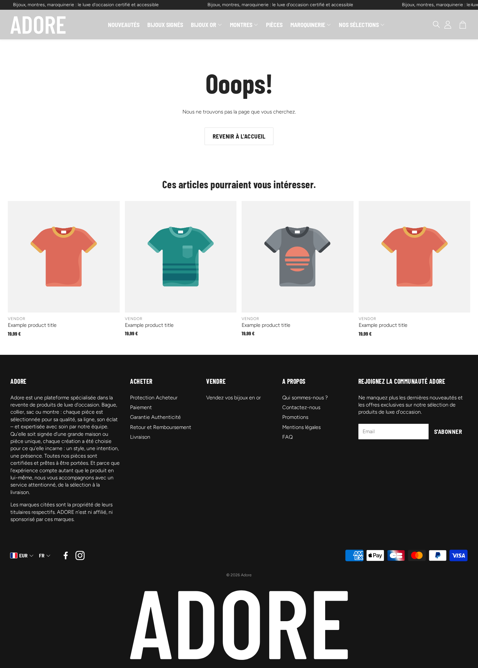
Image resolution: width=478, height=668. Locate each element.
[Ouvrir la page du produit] (64, 257)
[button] (433, 24)
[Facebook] (65, 555)
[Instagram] (80, 555)
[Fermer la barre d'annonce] (471, 5)
